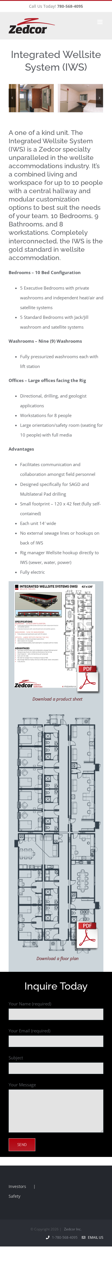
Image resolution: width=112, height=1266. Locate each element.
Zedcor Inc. (73, 1229)
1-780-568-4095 (65, 1237)
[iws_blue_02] (57, 716)
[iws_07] (61, 98)
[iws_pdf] (57, 586)
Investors (17, 1186)
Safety (14, 1196)
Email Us (94, 1237)
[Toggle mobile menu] (100, 22)
